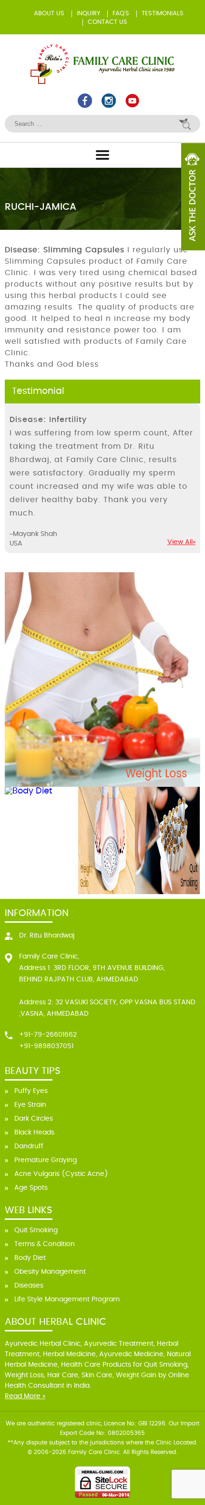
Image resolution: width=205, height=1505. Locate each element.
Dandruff (28, 1146)
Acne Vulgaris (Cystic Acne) (61, 1174)
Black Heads (34, 1132)
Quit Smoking (36, 1230)
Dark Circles (33, 1118)
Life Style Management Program (67, 1299)
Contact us (107, 22)
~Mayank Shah (33, 534)
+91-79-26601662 (48, 1034)
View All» (181, 542)
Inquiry (88, 13)
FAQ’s (121, 13)
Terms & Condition (44, 1244)
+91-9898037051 (46, 1046)
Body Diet (30, 1258)
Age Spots (31, 1188)
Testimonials (163, 13)
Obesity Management (50, 1271)
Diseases (28, 1285)
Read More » (25, 1396)
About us (49, 13)
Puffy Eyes (31, 1091)
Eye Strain (30, 1105)
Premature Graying (45, 1160)
